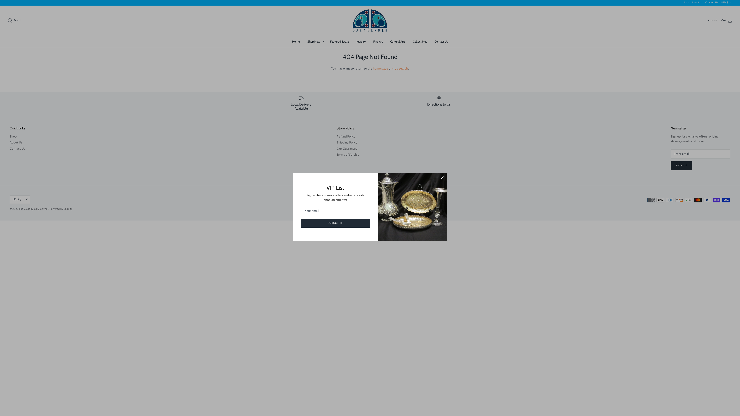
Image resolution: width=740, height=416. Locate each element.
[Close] (442, 178)
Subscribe (335, 223)
